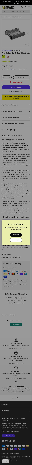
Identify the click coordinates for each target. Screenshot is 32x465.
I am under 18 (16, 240)
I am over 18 (16, 234)
